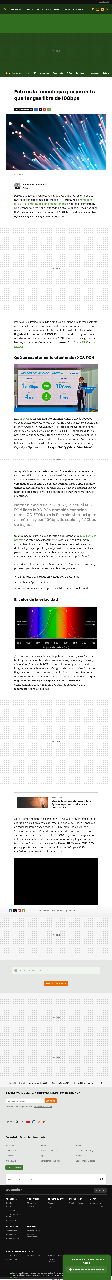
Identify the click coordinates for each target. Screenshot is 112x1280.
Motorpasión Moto (98, 1206)
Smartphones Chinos (50, 1160)
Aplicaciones (12, 1150)
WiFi (34, 73)
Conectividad (44, 910)
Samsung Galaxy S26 (61, 1083)
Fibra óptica (72, 910)
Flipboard (92, 9)
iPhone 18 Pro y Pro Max (84, 1083)
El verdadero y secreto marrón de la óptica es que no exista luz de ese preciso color (71, 804)
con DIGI (82, 342)
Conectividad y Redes (85, 1160)
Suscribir (50, 1100)
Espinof (51, 1206)
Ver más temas (14, 1167)
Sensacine (52, 1203)
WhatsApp (44, 73)
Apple (43, 1145)
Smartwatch (93, 73)
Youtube (102, 9)
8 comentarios (25, 109)
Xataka (9, 1203)
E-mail (49, 109)
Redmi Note (58, 73)
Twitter (107, 9)
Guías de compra (49, 1150)
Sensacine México (56, 1255)
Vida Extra (31, 1206)
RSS (39, 1121)
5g (42, 1155)
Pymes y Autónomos (32, 1235)
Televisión (80, 73)
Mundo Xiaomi (12, 1220)
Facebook (36, 109)
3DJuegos (31, 1203)
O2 (27, 73)
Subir (98, 1190)
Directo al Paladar (76, 1203)
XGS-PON (23, 418)
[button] (34, 184)
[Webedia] (105, 2)
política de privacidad (42, 1106)
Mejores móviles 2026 (38, 1083)
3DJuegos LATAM (34, 1255)
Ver (57, 983)
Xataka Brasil (11, 1259)
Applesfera (10, 1210)
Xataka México (12, 1255)
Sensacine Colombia (52, 1260)
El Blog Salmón (33, 1230)
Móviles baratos (15, 73)
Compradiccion (12, 1238)
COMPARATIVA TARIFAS (73, 9)
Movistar (10, 1145)
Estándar (58, 910)
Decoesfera (11, 1234)
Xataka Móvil (11, 1206)
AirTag (69, 73)
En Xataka (58, 798)
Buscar (101, 1179)
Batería (106, 73)
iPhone (79, 1155)
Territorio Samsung (84, 1150)
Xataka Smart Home (12, 1215)
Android (10, 1155)
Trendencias (11, 1230)
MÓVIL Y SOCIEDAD (34, 9)
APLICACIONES (52, 9)
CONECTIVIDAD (15, 9)
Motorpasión (95, 1203)
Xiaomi (79, 1145)
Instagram (97, 9)
